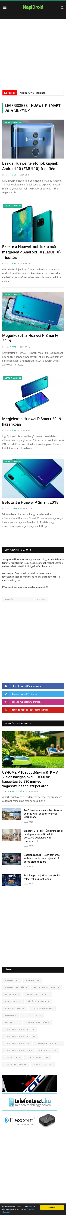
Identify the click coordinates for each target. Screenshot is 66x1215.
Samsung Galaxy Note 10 (20, 1036)
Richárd (14, 509)
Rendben (52, 1207)
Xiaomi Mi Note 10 (37, 1057)
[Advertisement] (33, 54)
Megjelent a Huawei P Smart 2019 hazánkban (31, 421)
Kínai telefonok (15, 1008)
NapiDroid (33, 7)
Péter (13, 175)
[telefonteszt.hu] (29, 1110)
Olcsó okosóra (32, 1015)
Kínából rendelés (38, 1001)
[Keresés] (62, 7)
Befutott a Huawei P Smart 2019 (30, 502)
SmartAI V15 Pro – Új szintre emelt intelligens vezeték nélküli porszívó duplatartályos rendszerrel (43, 836)
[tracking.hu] (29, 1091)
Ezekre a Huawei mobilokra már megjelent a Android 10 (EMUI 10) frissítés (31, 252)
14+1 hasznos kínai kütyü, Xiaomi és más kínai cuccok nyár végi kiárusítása (43, 813)
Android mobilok (13, 122)
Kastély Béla (17, 791)
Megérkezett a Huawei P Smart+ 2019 (30, 338)
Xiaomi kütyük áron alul (32, 92)
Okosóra (10, 1015)
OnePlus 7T (12, 1022)
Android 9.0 (12, 980)
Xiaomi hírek (12, 1057)
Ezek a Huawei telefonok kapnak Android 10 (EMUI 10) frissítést (30, 166)
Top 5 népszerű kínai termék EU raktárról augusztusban (41, 877)
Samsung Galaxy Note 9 (19, 1029)
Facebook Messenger (46, 987)
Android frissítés (16, 987)
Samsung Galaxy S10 (48, 1043)
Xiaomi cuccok (47, 1050)
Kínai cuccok (13, 1001)
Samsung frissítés (37, 1022)
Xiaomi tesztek (43, 1064)
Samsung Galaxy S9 (17, 1043)
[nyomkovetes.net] (30, 1128)
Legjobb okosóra (42, 1008)
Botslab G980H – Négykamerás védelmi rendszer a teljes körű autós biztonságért (42, 858)
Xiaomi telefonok (16, 1064)
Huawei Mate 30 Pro (37, 994)
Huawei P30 (12, 994)
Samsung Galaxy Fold (18, 1050)
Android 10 (32, 980)
